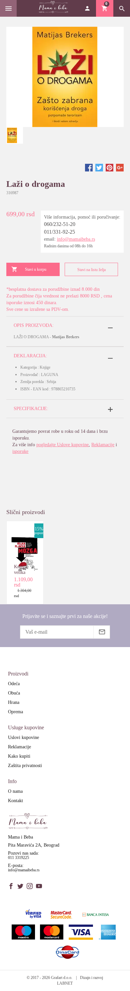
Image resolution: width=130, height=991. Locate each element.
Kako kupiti (19, 756)
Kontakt (15, 800)
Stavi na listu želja (91, 269)
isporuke (20, 451)
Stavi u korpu (35, 269)
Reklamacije (102, 444)
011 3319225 (18, 858)
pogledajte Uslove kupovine (62, 444)
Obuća (14, 693)
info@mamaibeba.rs (76, 239)
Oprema (15, 711)
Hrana (13, 702)
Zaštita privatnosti (25, 765)
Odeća (14, 683)
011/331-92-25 (59, 232)
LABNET (65, 983)
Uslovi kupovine (23, 737)
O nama (15, 791)
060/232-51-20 (59, 224)
